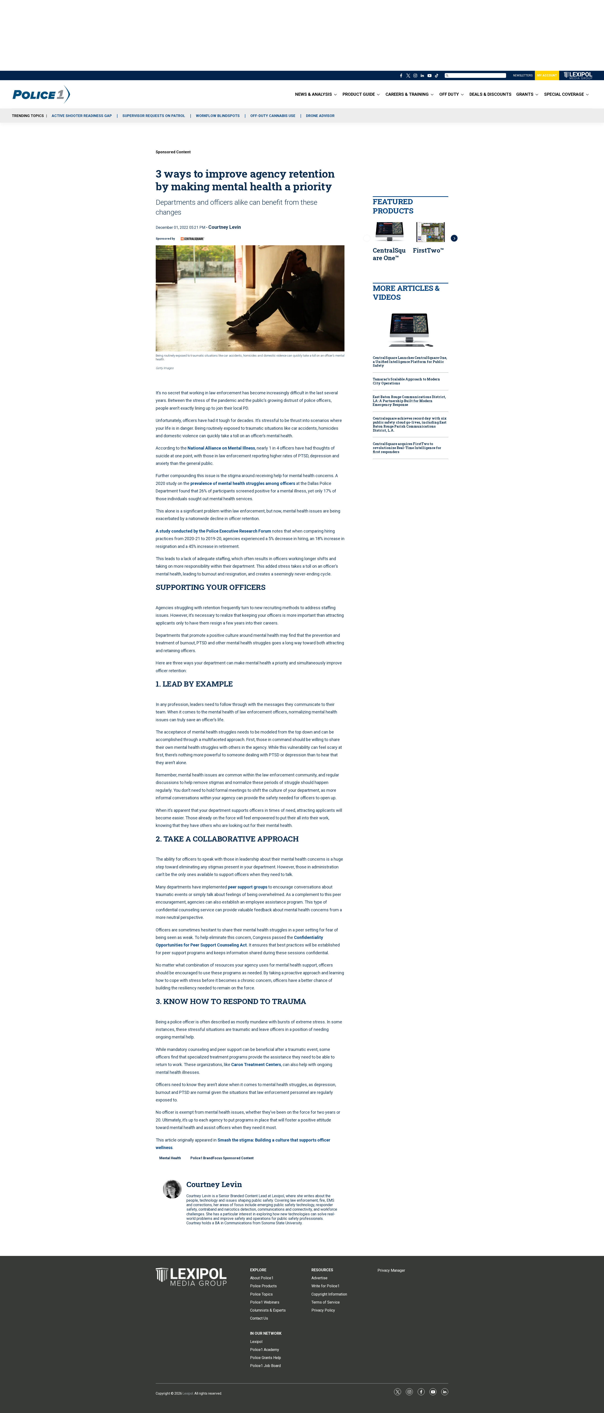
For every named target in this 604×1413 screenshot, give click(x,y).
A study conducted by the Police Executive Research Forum (213, 531)
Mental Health (170, 1158)
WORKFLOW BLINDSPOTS (218, 116)
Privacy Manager (391, 1270)
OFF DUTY (449, 94)
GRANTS (524, 94)
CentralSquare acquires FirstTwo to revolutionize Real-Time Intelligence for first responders (407, 448)
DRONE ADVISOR (320, 116)
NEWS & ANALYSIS (313, 94)
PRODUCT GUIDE (359, 94)
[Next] (454, 238)
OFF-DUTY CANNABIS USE (272, 116)
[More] (335, 94)
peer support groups (247, 886)
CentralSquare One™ (389, 254)
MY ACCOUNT (547, 75)
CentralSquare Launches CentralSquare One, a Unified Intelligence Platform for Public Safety (410, 362)
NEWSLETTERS (523, 75)
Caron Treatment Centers (256, 1064)
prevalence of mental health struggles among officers (242, 483)
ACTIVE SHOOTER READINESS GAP (82, 116)
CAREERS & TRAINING (407, 94)
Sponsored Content (173, 152)
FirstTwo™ (428, 250)
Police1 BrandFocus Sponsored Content (222, 1158)
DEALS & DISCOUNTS (491, 94)
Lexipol (188, 1393)
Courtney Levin (224, 227)
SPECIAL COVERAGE (564, 94)
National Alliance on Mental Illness (221, 448)
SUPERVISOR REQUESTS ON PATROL (153, 116)
